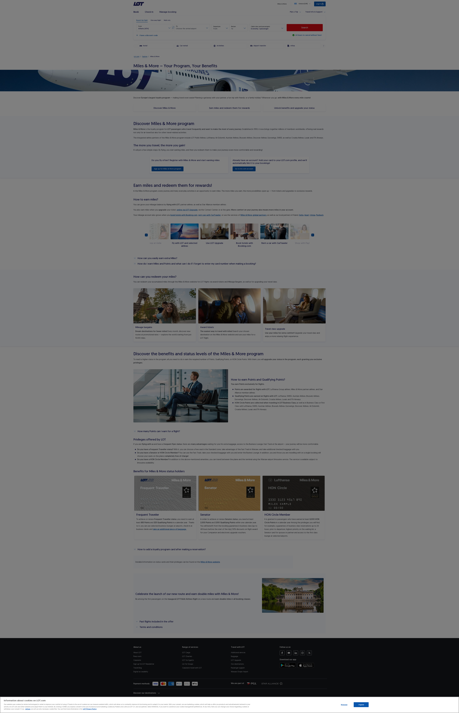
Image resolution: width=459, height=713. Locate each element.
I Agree (361, 704)
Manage (344, 704)
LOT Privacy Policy (90, 709)
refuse (27, 709)
